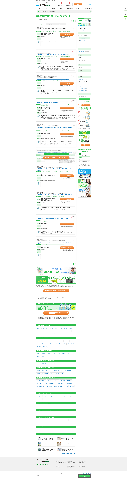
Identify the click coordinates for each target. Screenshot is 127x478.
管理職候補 (72, 386)
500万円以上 (65, 396)
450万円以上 (58, 396)
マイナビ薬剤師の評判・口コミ (83, 466)
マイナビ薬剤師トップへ (59, 459)
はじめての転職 (81, 462)
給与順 (61, 24)
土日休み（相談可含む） (58, 386)
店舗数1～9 (56, 380)
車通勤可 (42, 389)
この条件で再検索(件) (84, 476)
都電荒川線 (45, 346)
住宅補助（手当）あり (40, 386)
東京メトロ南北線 (62, 343)
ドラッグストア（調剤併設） (55, 370)
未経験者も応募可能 (61, 383)
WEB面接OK (64, 389)
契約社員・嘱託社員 (44, 363)
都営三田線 (39, 346)
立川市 (48, 333)
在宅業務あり (49, 389)
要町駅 (49, 353)
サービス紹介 (46, 8)
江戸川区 (38, 333)
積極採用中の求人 (56, 389)
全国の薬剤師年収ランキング (83, 463)
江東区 (47, 328)
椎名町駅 (63, 353)
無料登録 (78, 4)
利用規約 (57, 465)
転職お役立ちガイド (70, 8)
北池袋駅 (53, 353)
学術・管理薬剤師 (45, 373)
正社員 (38, 363)
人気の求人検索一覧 (70, 465)
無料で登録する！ (56, 312)
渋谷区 (70, 328)
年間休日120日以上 (40, 383)
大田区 (61, 328)
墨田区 (42, 328)
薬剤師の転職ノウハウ (82, 459)
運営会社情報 (69, 467)
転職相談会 (54, 8)
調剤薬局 (38, 370)
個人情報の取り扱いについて (60, 463)
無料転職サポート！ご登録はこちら (56, 290)
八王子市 (43, 333)
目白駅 (43, 356)
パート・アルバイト (53, 363)
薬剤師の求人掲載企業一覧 (71, 466)
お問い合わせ (57, 466)
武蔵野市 (53, 333)
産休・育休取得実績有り (41, 380)
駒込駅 (59, 353)
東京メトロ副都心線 (70, 343)
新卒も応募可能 (69, 383)
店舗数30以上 (69, 380)
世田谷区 (65, 328)
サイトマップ (57, 467)
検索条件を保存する (87, 101)
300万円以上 (39, 396)
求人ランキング (79, 8)
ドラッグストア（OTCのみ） (67, 370)
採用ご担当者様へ (58, 461)
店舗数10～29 (62, 380)
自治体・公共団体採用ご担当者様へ (61, 462)
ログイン (86, 4)
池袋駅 (38, 353)
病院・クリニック (45, 370)
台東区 (38, 328)
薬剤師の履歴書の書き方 (82, 461)
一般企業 (38, 373)
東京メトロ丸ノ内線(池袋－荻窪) (42, 343)
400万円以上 (52, 396)
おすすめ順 (42, 24)
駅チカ (38, 389)
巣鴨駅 (69, 353)
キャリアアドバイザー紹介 (71, 462)
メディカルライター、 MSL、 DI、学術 (57, 373)
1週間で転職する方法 (82, 465)
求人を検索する (87, 8)
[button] (73, 28)
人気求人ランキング (70, 463)
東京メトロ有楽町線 (53, 343)
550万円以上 (71, 396)
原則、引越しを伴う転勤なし (50, 383)
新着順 (51, 24)
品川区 (52, 328)
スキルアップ (49, 380)
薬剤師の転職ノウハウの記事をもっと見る (69, 453)
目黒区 (56, 328)
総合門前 (66, 386)
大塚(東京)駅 (43, 353)
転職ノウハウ (62, 8)
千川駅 (73, 353)
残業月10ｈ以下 (49, 386)
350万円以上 (45, 396)
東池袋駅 (38, 356)
